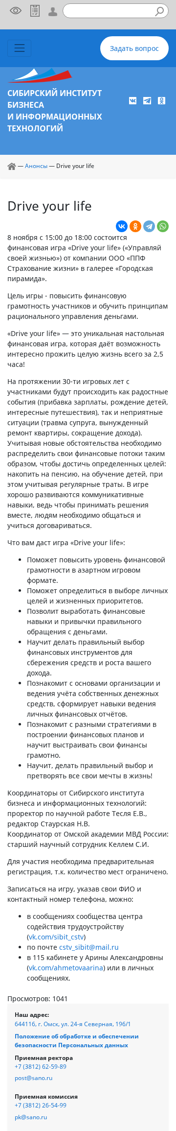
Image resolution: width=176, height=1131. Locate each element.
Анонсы (36, 166)
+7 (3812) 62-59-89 (40, 1066)
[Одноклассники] (135, 226)
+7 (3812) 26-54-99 (40, 1105)
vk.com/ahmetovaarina (66, 967)
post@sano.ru (33, 1078)
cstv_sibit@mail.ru (89, 947)
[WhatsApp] (163, 226)
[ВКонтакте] (122, 226)
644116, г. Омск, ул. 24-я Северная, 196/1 (73, 1024)
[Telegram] (149, 226)
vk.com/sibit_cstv (56, 936)
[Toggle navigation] (19, 48)
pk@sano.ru (31, 1117)
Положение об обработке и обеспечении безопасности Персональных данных (77, 1040)
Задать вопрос (134, 48)
